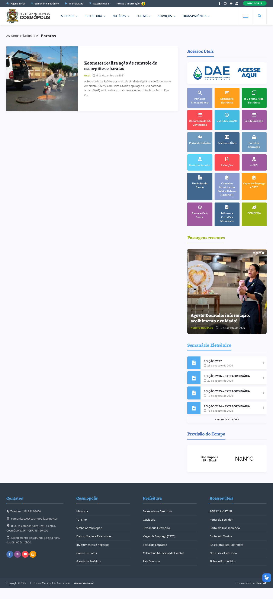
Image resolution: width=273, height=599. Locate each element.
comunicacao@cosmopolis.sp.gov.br (34, 518)
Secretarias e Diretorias (157, 511)
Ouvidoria (149, 519)
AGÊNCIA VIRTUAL (221, 511)
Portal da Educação (155, 545)
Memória (82, 511)
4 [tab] (263, 253)
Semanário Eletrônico (46, 3)
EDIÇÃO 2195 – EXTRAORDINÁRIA (227, 391)
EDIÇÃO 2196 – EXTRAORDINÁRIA (227, 376)
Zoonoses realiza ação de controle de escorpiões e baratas (120, 66)
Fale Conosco (151, 561)
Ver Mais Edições (227, 419)
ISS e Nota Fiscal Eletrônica (226, 545)
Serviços (165, 16)
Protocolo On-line (221, 536)
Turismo (81, 519)
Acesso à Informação (128, 3)
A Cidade (67, 16)
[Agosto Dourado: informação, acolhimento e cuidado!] (227, 291)
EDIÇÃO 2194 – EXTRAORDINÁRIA (227, 406)
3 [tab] (260, 253)
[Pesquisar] (259, 16)
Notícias (119, 16)
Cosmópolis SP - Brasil (226, 458)
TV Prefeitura (75, 3)
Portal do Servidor (221, 519)
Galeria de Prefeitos (88, 561)
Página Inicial (17, 3)
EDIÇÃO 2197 (213, 361)
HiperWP (261, 583)
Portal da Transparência (225, 528)
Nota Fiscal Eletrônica (223, 553)
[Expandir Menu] (245, 16)
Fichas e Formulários (223, 561)
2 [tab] (257, 253)
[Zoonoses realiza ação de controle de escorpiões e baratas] (42, 78)
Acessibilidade (101, 3)
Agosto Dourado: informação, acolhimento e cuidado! (220, 318)
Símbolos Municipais (89, 528)
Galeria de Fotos (86, 553)
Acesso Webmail (83, 583)
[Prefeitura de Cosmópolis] (28, 16)
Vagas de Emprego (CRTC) (159, 536)
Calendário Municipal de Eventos (163, 553)
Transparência (194, 16)
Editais (141, 16)
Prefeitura (93, 16)
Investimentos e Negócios (92, 545)
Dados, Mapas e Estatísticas (93, 536)
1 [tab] (254, 253)
